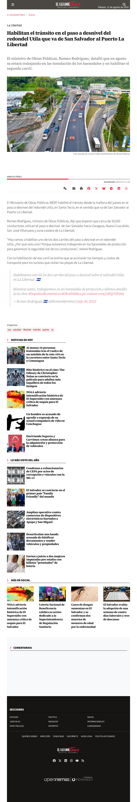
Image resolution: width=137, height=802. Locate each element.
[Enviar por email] (74, 188)
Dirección (45, 736)
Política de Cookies (105, 736)
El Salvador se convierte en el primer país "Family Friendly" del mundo (45, 493)
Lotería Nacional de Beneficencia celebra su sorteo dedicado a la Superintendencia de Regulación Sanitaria (52, 616)
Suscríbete (72, 736)
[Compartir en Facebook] (89, 188)
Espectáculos (17, 726)
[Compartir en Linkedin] (119, 188)
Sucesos (14, 717)
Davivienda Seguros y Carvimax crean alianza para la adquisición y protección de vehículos (45, 441)
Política (53, 717)
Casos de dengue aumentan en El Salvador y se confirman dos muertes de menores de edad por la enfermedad (83, 616)
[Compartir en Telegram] (111, 188)
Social (32, 15)
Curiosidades (94, 726)
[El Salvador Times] (68, 4)
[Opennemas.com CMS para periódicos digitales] (68, 783)
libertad (27, 329)
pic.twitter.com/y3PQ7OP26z (103, 293)
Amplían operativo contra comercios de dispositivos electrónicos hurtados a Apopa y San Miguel (43, 517)
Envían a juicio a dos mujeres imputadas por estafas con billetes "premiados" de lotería (45, 561)
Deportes (53, 726)
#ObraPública (71, 293)
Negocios (53, 721)
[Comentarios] (65, 188)
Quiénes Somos (29, 736)
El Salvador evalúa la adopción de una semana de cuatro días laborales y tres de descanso (116, 612)
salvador (17, 329)
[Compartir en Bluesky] (104, 188)
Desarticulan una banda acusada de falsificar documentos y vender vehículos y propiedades (42, 539)
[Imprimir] (81, 188)
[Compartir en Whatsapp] (126, 188)
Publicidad (58, 736)
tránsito (36, 329)
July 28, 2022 (86, 301)
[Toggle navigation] (13, 4)
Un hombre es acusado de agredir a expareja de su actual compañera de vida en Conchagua (45, 419)
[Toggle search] (124, 4)
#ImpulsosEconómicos (44, 293)
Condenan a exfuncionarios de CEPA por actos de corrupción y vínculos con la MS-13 (45, 473)
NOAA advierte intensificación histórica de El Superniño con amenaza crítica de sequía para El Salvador (44, 398)
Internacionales (96, 721)
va (52, 329)
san (9, 329)
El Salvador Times (16, 15)
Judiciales (15, 721)
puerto (46, 329)
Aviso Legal (86, 736)
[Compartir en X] (96, 188)
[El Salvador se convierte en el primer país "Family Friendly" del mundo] (16, 497)
